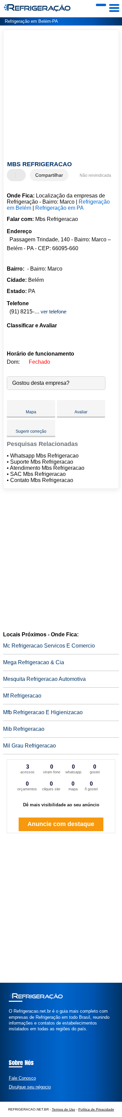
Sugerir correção (31, 431)
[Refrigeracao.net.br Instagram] (16, 1034)
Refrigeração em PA (59, 208)
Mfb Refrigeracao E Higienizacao (43, 712)
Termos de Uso (63, 1109)
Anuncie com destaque (60, 824)
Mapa (31, 412)
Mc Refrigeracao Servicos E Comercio (49, 646)
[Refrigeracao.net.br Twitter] (13, 1034)
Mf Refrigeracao (22, 696)
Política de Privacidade (96, 1109)
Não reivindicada (95, 175)
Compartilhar (49, 175)
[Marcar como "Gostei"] (13, 175)
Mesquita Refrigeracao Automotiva (44, 679)
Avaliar (81, 412)
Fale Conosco (22, 1078)
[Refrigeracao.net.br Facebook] (10, 1034)
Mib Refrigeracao (23, 729)
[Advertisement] (61, 96)
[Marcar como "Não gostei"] (21, 175)
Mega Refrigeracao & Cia (33, 662)
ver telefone (53, 311)
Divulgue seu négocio (30, 1086)
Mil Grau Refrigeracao (29, 746)
